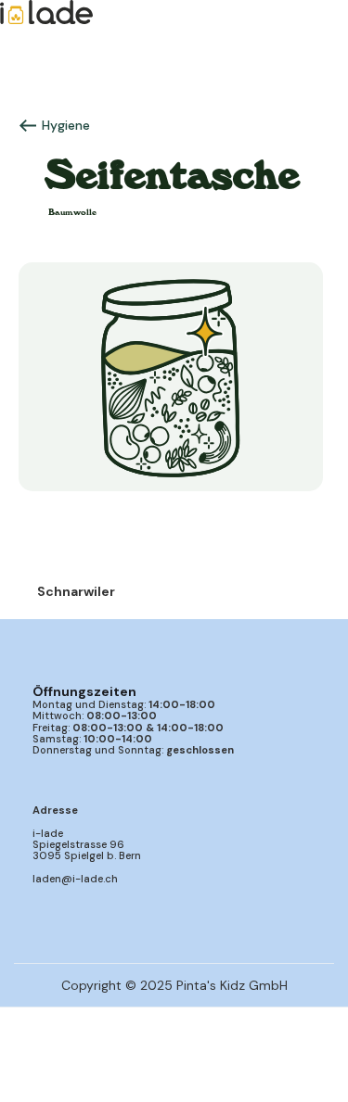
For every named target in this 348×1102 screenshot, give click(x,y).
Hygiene (66, 125)
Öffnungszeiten (84, 691)
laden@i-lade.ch (75, 878)
